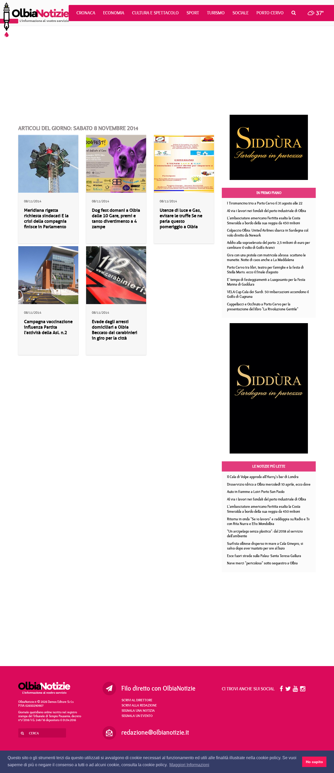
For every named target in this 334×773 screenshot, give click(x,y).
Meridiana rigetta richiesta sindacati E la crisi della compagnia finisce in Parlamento (46, 219)
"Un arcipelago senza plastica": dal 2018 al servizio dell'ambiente (265, 534)
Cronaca (85, 13)
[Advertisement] (167, 70)
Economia (113, 13)
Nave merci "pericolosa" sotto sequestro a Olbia (262, 563)
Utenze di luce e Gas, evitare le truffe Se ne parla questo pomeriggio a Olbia (181, 219)
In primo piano (269, 192)
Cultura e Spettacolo (155, 13)
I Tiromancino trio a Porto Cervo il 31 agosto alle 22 (264, 203)
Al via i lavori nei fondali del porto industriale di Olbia (266, 210)
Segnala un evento (137, 715)
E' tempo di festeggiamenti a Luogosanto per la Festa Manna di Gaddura (266, 282)
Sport (193, 13)
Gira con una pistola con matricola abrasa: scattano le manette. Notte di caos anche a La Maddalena (266, 257)
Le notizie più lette (268, 466)
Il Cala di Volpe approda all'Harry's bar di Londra (263, 476)
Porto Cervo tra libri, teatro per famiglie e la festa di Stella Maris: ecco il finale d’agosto (265, 270)
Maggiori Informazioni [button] (189, 765)
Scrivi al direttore (137, 700)
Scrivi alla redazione (139, 705)
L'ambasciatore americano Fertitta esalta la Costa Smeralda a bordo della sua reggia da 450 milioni (263, 220)
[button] (295, 13)
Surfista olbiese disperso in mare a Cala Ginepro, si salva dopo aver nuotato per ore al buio (265, 546)
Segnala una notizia (138, 710)
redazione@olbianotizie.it (155, 732)
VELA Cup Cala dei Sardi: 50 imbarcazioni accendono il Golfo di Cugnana (268, 294)
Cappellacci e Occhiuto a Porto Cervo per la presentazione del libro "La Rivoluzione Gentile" (262, 306)
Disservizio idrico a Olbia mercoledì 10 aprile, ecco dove (269, 484)
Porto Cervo (270, 13)
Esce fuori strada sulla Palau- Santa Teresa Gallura (264, 555)
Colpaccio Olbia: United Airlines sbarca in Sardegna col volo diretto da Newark (267, 233)
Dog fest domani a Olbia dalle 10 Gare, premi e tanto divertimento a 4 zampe (116, 219)
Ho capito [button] (314, 762)
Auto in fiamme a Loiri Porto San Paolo (255, 491)
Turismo (216, 13)
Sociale (240, 13)
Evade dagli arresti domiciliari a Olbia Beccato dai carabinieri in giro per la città (114, 330)
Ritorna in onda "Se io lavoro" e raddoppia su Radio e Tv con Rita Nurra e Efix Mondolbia (268, 521)
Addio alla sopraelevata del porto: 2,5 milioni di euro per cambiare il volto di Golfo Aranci (268, 245)
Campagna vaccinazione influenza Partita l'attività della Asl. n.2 (48, 327)
